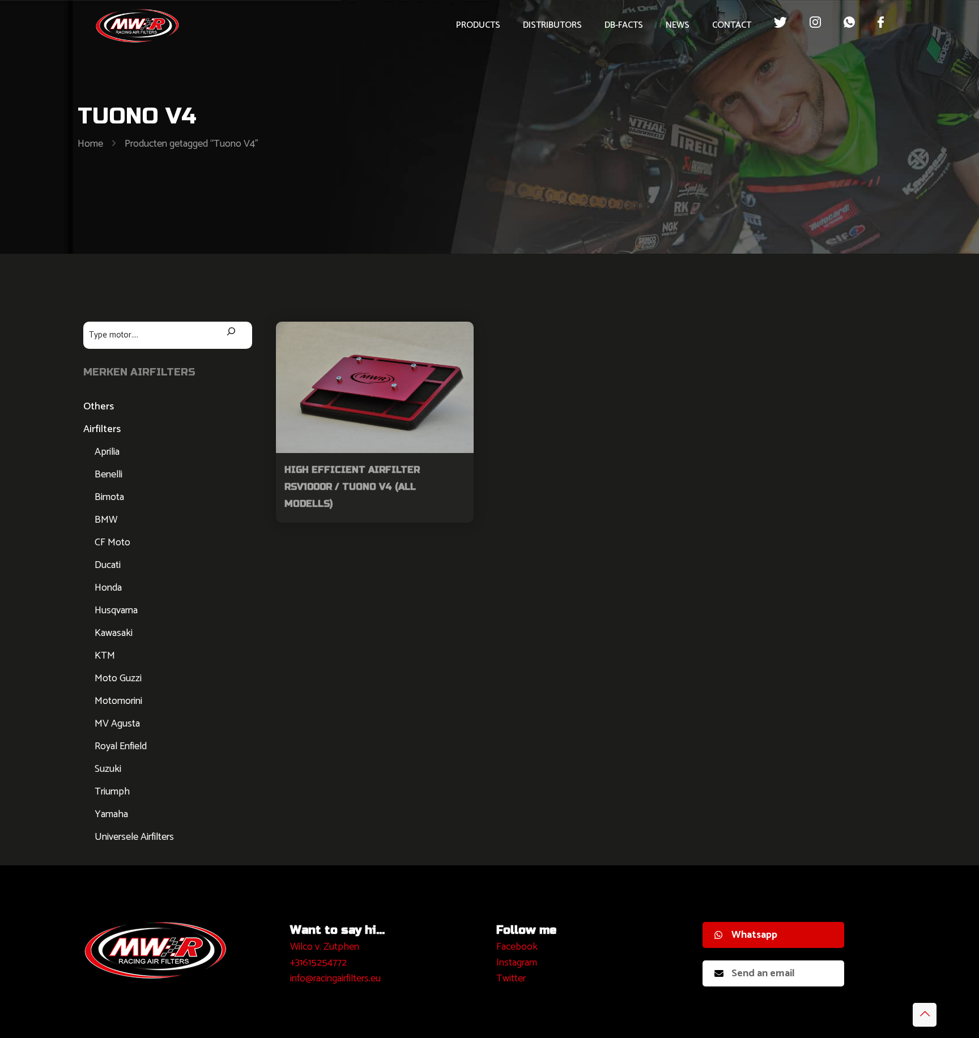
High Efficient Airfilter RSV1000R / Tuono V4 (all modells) (352, 486)
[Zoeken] (231, 333)
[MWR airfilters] (138, 25)
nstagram (518, 962)
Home (90, 143)
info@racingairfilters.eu (335, 978)
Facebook (517, 946)
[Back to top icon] (925, 1015)
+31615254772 (318, 962)
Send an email (763, 973)
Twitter (511, 978)
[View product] (458, 337)
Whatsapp (754, 934)
